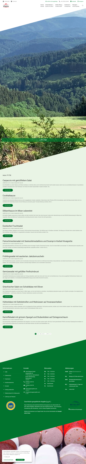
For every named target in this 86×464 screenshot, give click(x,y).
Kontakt (7, 386)
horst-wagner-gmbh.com (31, 388)
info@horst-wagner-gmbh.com (33, 392)
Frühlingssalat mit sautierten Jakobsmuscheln (23, 256)
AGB (6, 372)
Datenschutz (8, 375)
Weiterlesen (8, 190)
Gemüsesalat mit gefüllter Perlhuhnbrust (21, 271)
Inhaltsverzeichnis (9, 382)
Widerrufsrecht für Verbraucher (12, 393)
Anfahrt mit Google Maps (52, 1)
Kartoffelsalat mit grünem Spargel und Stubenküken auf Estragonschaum (35, 317)
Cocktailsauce (9, 195)
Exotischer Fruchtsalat (13, 226)
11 (47, 334)
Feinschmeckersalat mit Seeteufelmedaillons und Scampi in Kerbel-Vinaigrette (37, 241)
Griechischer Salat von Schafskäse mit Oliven (23, 287)
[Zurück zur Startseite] (6, 5)
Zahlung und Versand (10, 396)
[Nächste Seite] (50, 334)
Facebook (74, 1)
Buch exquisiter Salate (17, 182)
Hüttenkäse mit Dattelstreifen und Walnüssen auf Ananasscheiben (32, 302)
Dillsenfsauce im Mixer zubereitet (17, 211)
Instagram (81, 1)
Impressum (7, 379)
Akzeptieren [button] (20, 459)
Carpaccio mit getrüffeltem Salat (17, 180)
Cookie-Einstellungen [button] (8, 459)
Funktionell (7, 456)
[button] (50, 5)
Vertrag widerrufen (9, 389)
